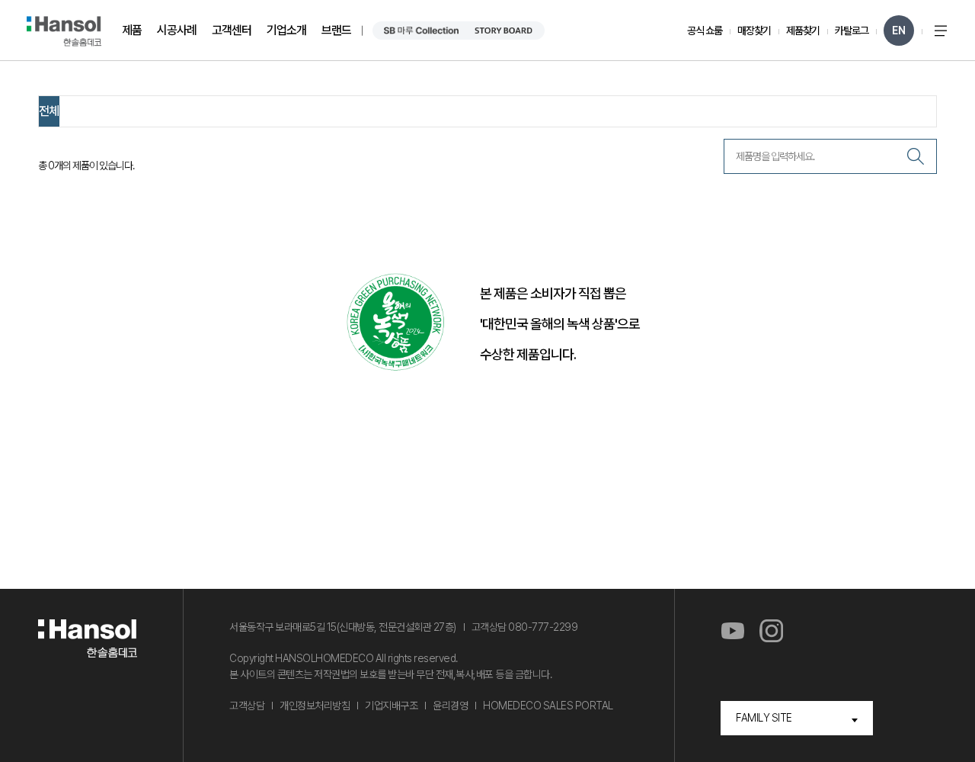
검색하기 (915, 156)
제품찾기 (803, 30)
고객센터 (231, 30)
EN (899, 30)
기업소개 (286, 30)
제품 (132, 30)
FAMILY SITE (764, 718)
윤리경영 (450, 705)
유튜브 (732, 631)
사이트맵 (940, 30)
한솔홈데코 (64, 31)
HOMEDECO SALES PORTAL (548, 705)
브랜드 (336, 30)
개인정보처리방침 (315, 705)
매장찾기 (754, 30)
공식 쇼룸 (704, 30)
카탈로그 (851, 30)
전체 (49, 111)
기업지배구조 (391, 705)
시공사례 (177, 30)
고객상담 (246, 705)
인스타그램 (771, 631)
